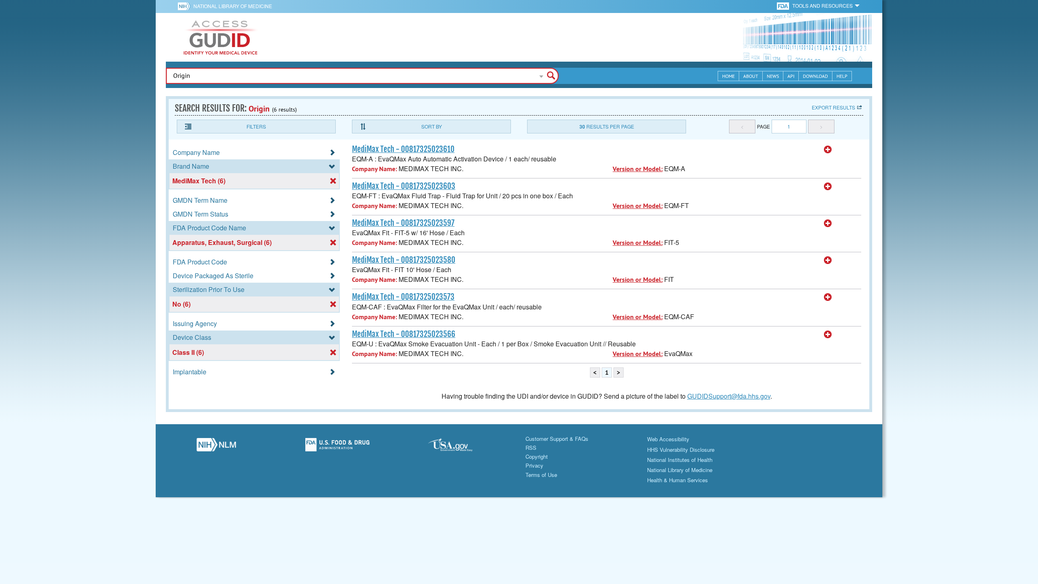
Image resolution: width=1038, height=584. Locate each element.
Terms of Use (541, 475)
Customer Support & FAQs (556, 438)
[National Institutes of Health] (185, 6)
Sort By (431, 126)
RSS (530, 447)
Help (841, 76)
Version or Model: (638, 169)
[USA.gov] (458, 447)
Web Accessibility (668, 439)
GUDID (220, 37)
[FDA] (783, 5)
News (773, 76)
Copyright (536, 456)
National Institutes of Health (679, 460)
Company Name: (374, 169)
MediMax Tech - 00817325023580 (403, 260)
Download (815, 76)
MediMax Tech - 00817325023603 (403, 186)
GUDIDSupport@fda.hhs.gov (728, 396)
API (790, 76)
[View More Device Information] (828, 150)
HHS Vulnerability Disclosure (680, 449)
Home (728, 76)
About (750, 76)
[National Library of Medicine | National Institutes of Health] (216, 447)
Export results (833, 107)
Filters (256, 126)
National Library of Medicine (232, 5)
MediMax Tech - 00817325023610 (403, 149)
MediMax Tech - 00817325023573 (403, 297)
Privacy (534, 465)
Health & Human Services (677, 480)
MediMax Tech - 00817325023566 (403, 334)
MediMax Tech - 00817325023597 (403, 223)
